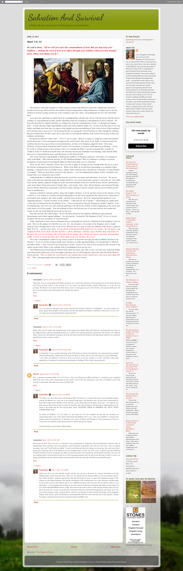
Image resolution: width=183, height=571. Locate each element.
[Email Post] (56, 264)
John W (36, 374)
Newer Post (32, 546)
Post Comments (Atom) (44, 552)
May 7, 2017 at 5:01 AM (51, 440)
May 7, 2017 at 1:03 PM (60, 470)
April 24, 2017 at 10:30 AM (49, 374)
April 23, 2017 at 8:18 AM (52, 327)
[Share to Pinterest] (70, 265)
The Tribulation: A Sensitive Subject (132, 281)
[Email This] (60, 265)
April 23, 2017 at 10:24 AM (61, 350)
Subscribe (141, 146)
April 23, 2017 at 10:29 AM (61, 305)
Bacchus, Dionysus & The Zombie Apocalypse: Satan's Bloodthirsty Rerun (132, 426)
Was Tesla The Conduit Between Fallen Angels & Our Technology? (132, 165)
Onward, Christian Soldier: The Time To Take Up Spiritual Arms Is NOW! (132, 334)
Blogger (123, 562)
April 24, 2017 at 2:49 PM (61, 394)
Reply (35, 296)
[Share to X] (65, 265)
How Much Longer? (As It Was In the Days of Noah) (132, 194)
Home (74, 546)
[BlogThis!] (63, 265)
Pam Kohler (43, 305)
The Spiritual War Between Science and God (132, 396)
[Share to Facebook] (67, 265)
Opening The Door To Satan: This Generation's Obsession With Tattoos (132, 253)
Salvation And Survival (65, 17)
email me (135, 459)
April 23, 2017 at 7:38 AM (52, 279)
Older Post (115, 546)
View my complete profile (135, 116)
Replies (38, 300)
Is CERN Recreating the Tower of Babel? (131, 305)
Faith (34, 268)
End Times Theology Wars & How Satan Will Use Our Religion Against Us (132, 367)
